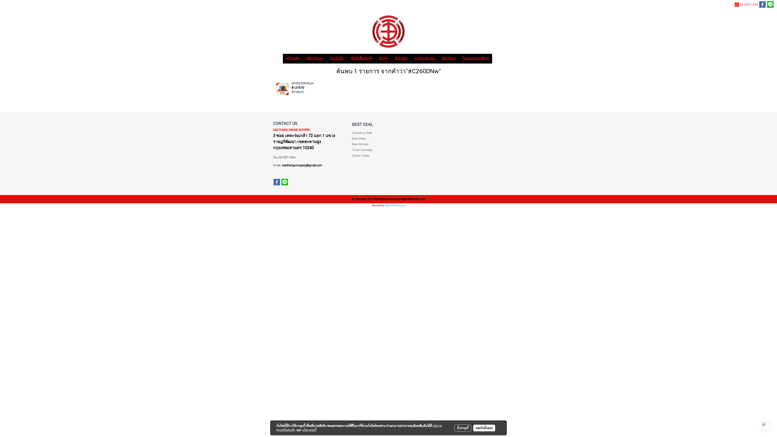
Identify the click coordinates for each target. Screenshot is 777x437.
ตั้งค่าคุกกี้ (463, 428)
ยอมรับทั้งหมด (484, 428)
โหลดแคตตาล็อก (475, 59)
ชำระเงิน (401, 59)
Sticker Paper (361, 155)
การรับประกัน (424, 59)
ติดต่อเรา (449, 59)
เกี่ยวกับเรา (315, 59)
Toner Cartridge (362, 150)
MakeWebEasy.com (395, 205)
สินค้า (383, 59)
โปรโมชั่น (337, 59)
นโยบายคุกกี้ (309, 430)
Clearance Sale (362, 133)
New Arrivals (360, 144)
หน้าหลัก (293, 59)
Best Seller (359, 138)
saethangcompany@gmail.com (302, 165)
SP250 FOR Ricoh (303, 83)
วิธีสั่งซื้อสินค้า (362, 59)
